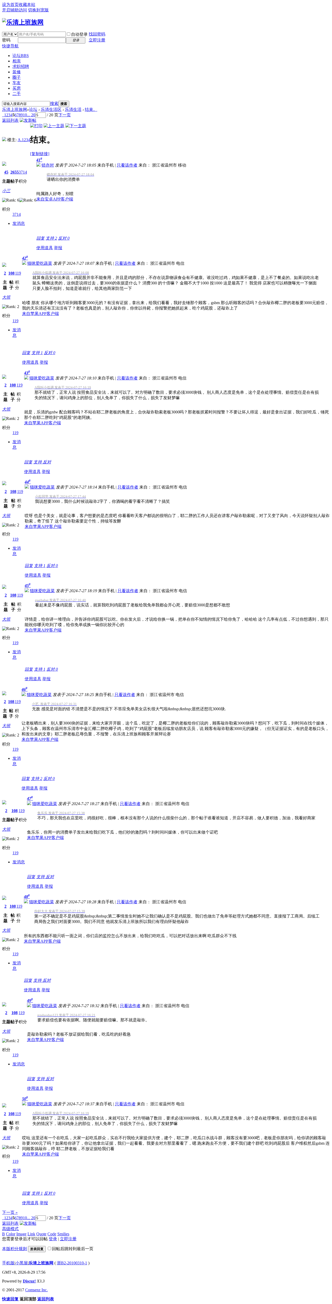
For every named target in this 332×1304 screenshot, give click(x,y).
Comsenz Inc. (36, 1290)
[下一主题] (75, 126)
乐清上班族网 (14, 109)
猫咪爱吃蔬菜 (39, 263)
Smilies (63, 1234)
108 (11, 273)
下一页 (64, 115)
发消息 (18, 223)
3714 (23, 172)
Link (31, 1234)
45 (6, 172)
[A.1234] (4, 140)
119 (18, 273)
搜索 (54, 103)
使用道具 (44, 248)
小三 (6, 191)
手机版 (8, 1263)
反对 (64, 238)
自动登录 (79, 34)
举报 (58, 248)
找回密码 (97, 34)
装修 (16, 72)
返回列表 (10, 120)
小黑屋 (21, 1263)
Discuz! (29, 1281)
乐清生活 (73, 109)
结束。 (91, 109)
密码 (6, 40)
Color (10, 1234)
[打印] (36, 126)
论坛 (20, 55)
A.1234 (24, 140)
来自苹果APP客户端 (40, 313)
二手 (16, 93)
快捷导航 (10, 46)
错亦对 (48, 165)
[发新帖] (28, 120)
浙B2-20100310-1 (72, 1263)
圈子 (16, 77)
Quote (41, 1234)
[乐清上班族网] (23, 22)
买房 (16, 88)
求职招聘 (20, 66)
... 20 (31, 115)
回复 (40, 238)
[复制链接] (39, 154)
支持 (51, 238)
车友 (16, 83)
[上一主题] (54, 126)
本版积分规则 (14, 1248)
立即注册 (97, 40)
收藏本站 (27, 4)
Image (21, 1234)
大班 (6, 297)
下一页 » (10, 1212)
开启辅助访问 (14, 10)
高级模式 (10, 1229)
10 (25, 115)
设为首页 (10, 4)
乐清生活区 (51, 109)
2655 (14, 172)
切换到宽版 (38, 10)
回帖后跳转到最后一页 (72, 1248)
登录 (53, 1239)
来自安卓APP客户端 (54, 199)
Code (51, 1234)
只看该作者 (127, 165)
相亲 (16, 61)
